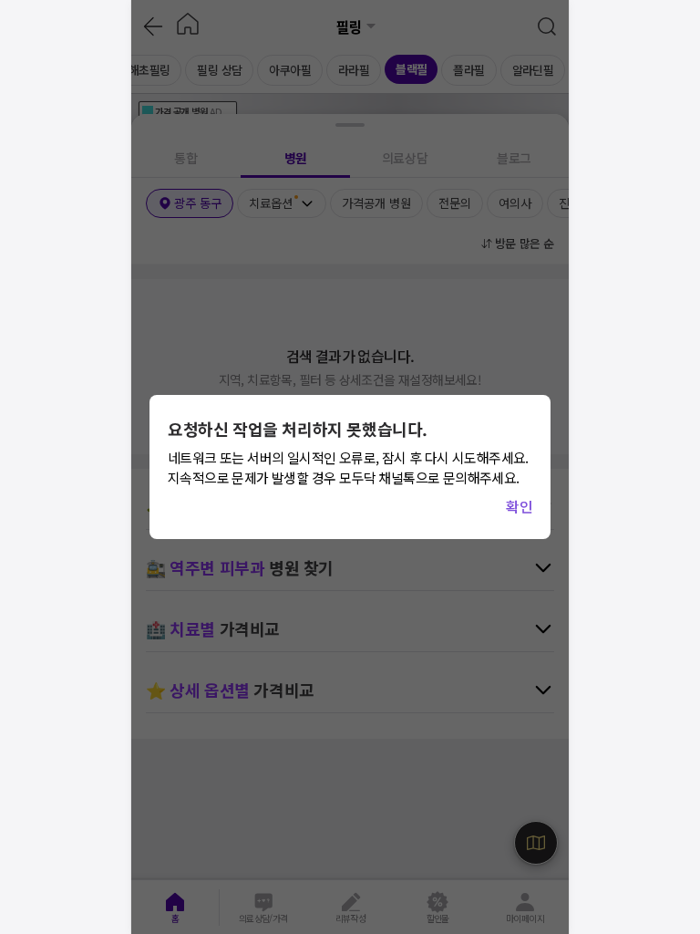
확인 (519, 506)
